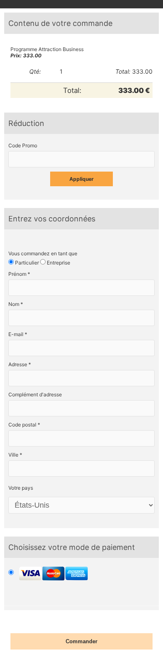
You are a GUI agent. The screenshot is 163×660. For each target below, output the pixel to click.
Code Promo (22, 145)
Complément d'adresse (35, 394)
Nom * (15, 304)
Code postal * (24, 424)
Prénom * (19, 274)
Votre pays (20, 488)
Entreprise (58, 262)
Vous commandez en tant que (42, 253)
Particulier (26, 262)
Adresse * (19, 364)
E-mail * (17, 334)
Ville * (15, 455)
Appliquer (81, 179)
